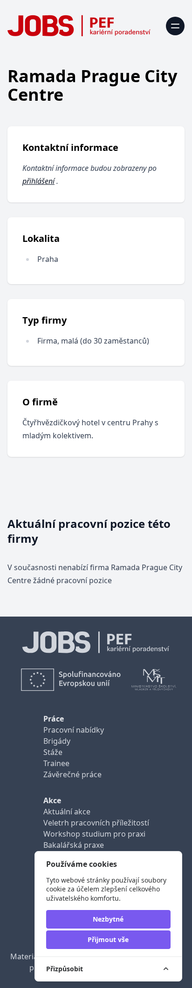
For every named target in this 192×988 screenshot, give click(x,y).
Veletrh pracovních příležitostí (96, 823)
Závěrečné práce (72, 774)
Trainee (56, 763)
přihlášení (38, 181)
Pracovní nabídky (73, 730)
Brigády (56, 741)
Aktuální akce (66, 811)
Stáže (52, 752)
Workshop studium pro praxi (94, 834)
